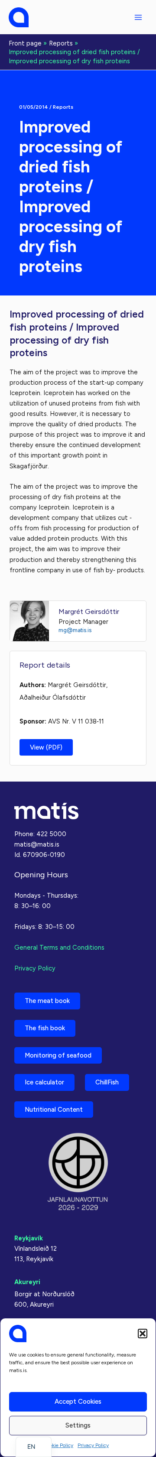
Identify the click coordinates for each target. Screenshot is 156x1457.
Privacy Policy (93, 1445)
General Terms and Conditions (59, 947)
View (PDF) (46, 747)
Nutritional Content (54, 1109)
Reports (63, 107)
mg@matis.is (74, 630)
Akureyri (27, 1282)
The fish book (45, 1028)
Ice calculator (44, 1082)
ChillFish (107, 1082)
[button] (142, 1333)
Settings (78, 1425)
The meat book (47, 1001)
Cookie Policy (58, 1445)
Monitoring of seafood (58, 1055)
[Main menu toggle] (138, 17)
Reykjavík (28, 1238)
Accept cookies (78, 1401)
